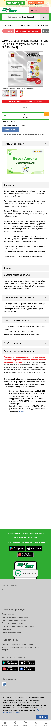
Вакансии (5, 599)
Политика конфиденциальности (14, 623)
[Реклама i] (25, 161)
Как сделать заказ (9, 590)
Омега (21, 411)
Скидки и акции (8, 614)
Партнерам (6, 602)
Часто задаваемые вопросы (13, 593)
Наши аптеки (7, 629)
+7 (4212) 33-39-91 (20, 644)
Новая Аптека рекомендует (12, 632)
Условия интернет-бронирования (15, 617)
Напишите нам (7, 596)
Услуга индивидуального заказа (14, 620)
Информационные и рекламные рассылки (18, 626)
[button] (25, 143)
